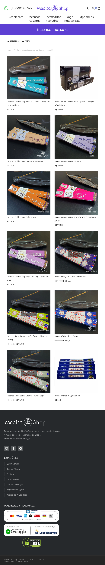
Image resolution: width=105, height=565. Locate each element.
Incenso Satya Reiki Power (66, 336)
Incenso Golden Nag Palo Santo (21, 217)
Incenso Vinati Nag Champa (67, 395)
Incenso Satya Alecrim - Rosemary (70, 276)
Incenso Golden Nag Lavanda (68, 161)
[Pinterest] (20, 448)
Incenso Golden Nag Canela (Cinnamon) (25, 161)
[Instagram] (6, 448)
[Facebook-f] (13, 448)
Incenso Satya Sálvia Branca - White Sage (25, 395)
